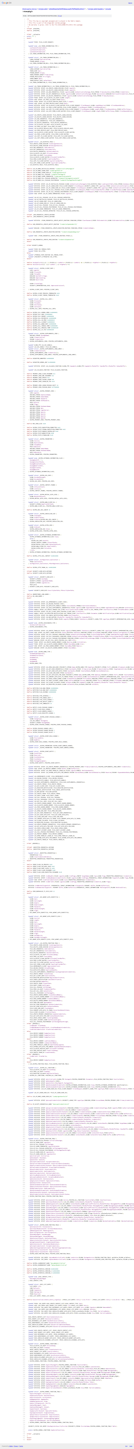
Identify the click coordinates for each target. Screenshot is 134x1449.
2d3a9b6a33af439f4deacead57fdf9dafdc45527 (67, 9)
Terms (21, 1446)
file (59, 16)
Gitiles (11, 1446)
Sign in (130, 3)
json (130, 1446)
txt (126, 1446)
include (108, 9)
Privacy (16, 1446)
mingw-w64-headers (96, 9)
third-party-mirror (29, 9)
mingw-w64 (42, 9)
